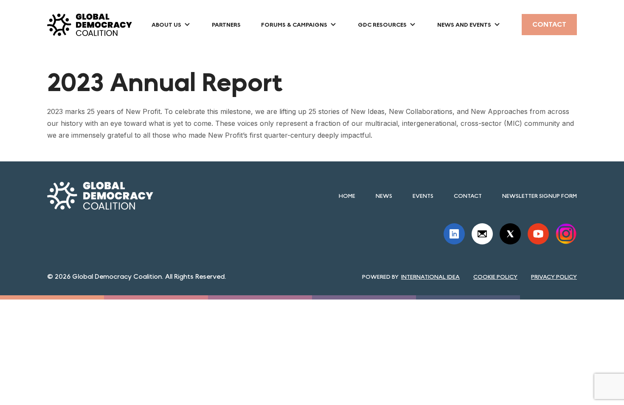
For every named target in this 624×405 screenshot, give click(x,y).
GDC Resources (382, 24)
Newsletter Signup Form (539, 196)
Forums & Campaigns (294, 24)
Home (347, 196)
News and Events (464, 24)
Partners (226, 24)
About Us (166, 24)
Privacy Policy (554, 276)
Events (423, 196)
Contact (549, 24)
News (384, 196)
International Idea (430, 276)
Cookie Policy (495, 276)
